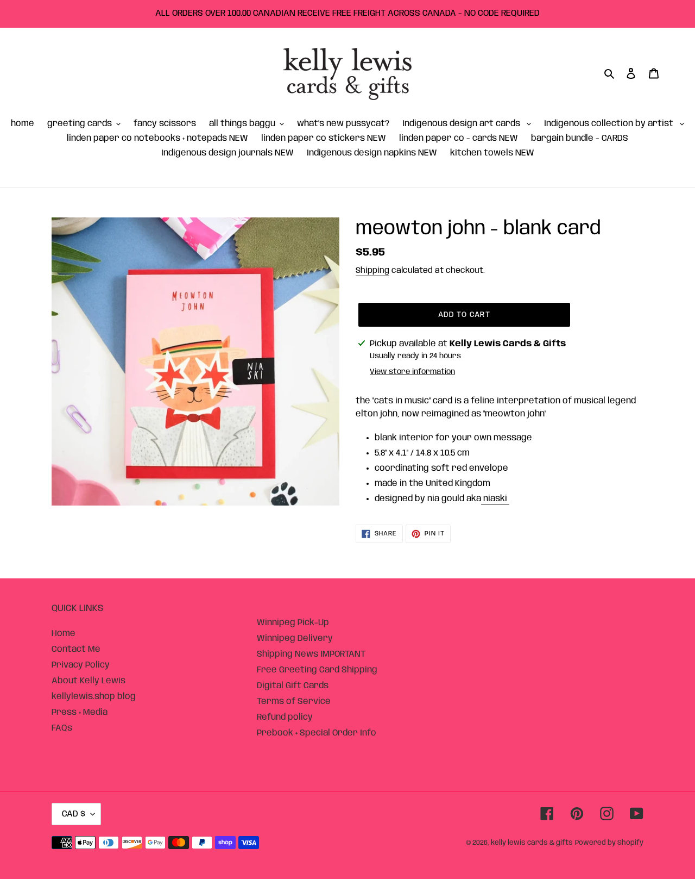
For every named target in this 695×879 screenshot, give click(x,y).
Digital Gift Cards (292, 685)
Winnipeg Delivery (295, 638)
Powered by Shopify (609, 842)
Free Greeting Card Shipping (317, 670)
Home (63, 633)
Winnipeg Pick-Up (293, 622)
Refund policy (285, 717)
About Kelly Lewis (88, 680)
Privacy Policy (81, 665)
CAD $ (73, 814)
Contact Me (76, 649)
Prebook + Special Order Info (316, 733)
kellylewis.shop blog (94, 696)
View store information (412, 372)
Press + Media (80, 712)
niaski (495, 498)
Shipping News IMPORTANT (311, 654)
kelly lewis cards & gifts (532, 842)
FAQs (62, 728)
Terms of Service (294, 701)
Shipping (372, 270)
